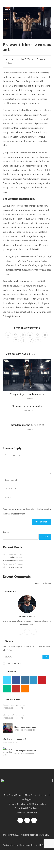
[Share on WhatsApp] (38, 340)
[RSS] (25, 688)
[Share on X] (8, 335)
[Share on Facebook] (15, 335)
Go (46, 657)
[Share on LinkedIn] (30, 335)
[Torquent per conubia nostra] (8, 751)
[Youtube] (16, 688)
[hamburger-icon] (48, 5)
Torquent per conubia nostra (27, 394)
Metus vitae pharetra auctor (13, 564)
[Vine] (7, 688)
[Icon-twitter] (27, 820)
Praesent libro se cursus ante (13, 560)
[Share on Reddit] (16, 340)
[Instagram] (27, 632)
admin (8, 59)
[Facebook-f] (20, 820)
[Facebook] (20, 632)
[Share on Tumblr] (23, 340)
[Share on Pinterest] (23, 335)
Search (5, 532)
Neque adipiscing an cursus (12, 554)
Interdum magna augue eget (27, 425)
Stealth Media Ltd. (43, 844)
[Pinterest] (42, 680)
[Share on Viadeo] (31, 340)
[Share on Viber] (37, 335)
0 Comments (11, 63)
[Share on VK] (45, 335)
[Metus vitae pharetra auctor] (8, 728)
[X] (34, 632)
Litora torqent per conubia (27, 406)
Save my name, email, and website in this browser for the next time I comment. (27, 511)
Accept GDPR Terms (13, 663)
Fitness (40, 59)
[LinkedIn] (33, 680)
